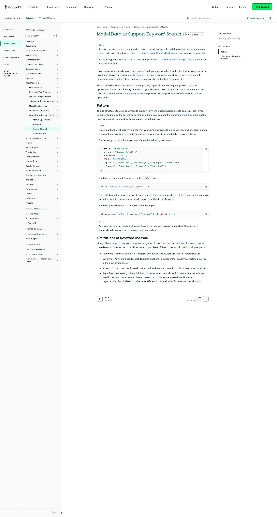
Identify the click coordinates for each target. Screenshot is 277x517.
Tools (6, 64)
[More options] (202, 34)
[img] (220, 39)
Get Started (262, 6)
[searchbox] (213, 18)
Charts (29, 193)
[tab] (30, 17)
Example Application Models (155, 27)
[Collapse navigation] (61, 512)
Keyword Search (40, 129)
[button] (216, 7)
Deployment (9, 36)
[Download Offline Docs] (55, 512)
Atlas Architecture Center (10, 73)
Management (10, 50)
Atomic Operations (41, 120)
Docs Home (102, 27)
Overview (30, 41)
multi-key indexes (185, 243)
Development (117, 27)
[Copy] (206, 149)
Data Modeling (132, 27)
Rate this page (224, 33)
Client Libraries (11, 57)
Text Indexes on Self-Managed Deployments (178, 59)
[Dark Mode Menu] (270, 18)
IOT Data (37, 124)
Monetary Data (39, 133)
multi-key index (135, 93)
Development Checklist (36, 175)
